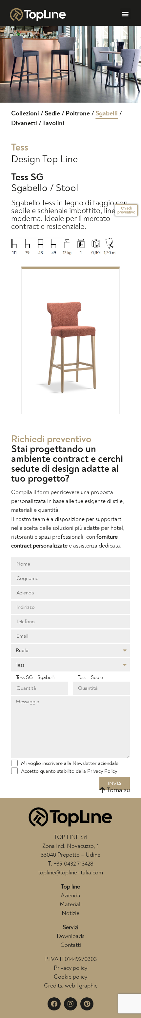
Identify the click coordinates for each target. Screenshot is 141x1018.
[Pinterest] (86, 1003)
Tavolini (53, 123)
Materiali (71, 905)
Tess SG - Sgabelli (35, 677)
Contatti (70, 945)
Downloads (70, 936)
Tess (19, 147)
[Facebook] (54, 1003)
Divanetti (24, 123)
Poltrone (78, 113)
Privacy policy (70, 968)
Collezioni (25, 113)
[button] (125, 13)
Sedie (52, 113)
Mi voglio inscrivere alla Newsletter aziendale (69, 763)
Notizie (70, 913)
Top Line (60, 159)
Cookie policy (70, 977)
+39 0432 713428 (73, 864)
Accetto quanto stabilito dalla (69, 771)
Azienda (70, 896)
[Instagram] (70, 1003)
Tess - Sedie (90, 677)
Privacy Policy (102, 771)
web (70, 986)
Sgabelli (106, 113)
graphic (88, 986)
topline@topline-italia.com (70, 873)
